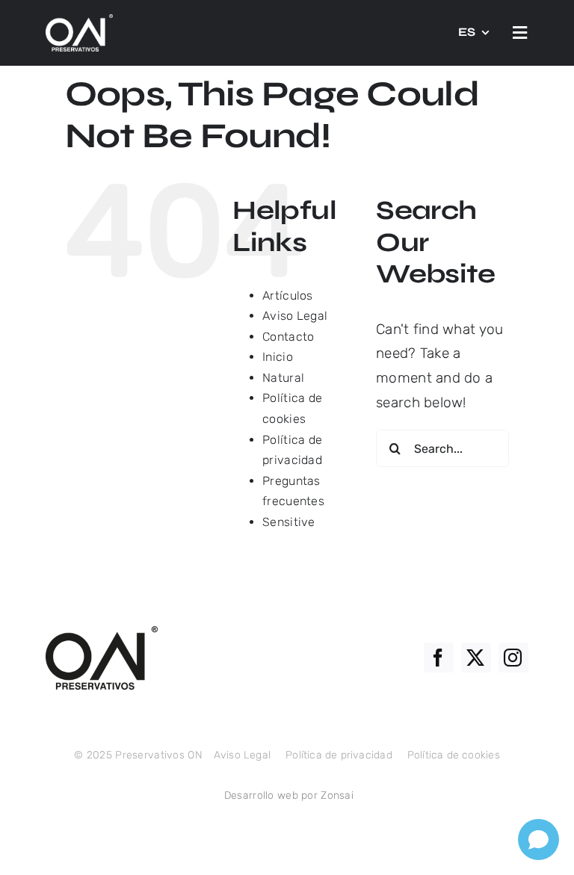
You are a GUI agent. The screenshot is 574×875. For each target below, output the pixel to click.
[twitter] (476, 658)
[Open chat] (538, 839)
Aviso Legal (294, 316)
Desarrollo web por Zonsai (289, 795)
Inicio (277, 357)
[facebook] (439, 658)
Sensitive (288, 522)
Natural (283, 378)
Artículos (287, 295)
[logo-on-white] (79, 21)
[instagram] (513, 658)
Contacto (288, 337)
